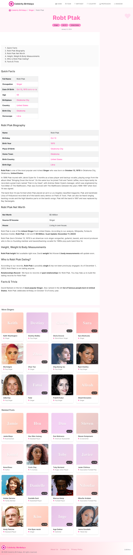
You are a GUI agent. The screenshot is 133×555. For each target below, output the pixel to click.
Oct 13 (19, 89)
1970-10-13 (32, 89)
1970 (25, 89)
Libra (19, 116)
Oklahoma (21, 111)
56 (18, 95)
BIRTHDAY (79, 4)
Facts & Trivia (13, 61)
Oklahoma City (23, 100)
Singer (31, 10)
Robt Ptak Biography (16, 51)
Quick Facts (12, 48)
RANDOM (119, 4)
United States (22, 105)
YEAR (69, 4)
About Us (54, 549)
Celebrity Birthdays (24, 4)
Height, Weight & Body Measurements (23, 56)
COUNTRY (92, 4)
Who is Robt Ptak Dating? (18, 59)
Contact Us (64, 549)
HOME (59, 4)
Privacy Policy (76, 549)
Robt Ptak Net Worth (16, 53)
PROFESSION (106, 4)
